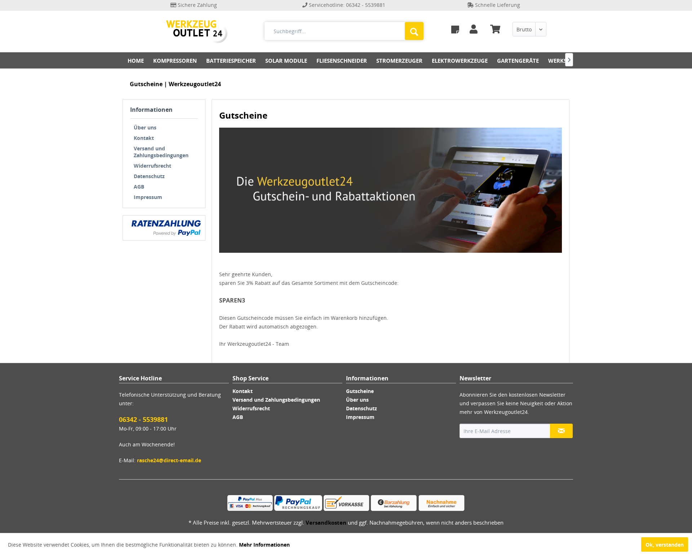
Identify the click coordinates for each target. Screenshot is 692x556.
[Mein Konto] (475, 29)
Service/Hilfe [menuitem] (551, 17)
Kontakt (144, 137)
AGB (139, 186)
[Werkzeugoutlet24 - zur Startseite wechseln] (196, 31)
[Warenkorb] (498, 29)
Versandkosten (326, 522)
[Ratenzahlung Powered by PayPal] (166, 228)
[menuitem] (455, 29)
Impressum (148, 197)
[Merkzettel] (455, 29)
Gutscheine (360, 391)
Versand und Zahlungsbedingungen (161, 152)
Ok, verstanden (665, 544)
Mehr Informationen (264, 544)
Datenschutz (149, 176)
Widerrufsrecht (152, 165)
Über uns (145, 127)
